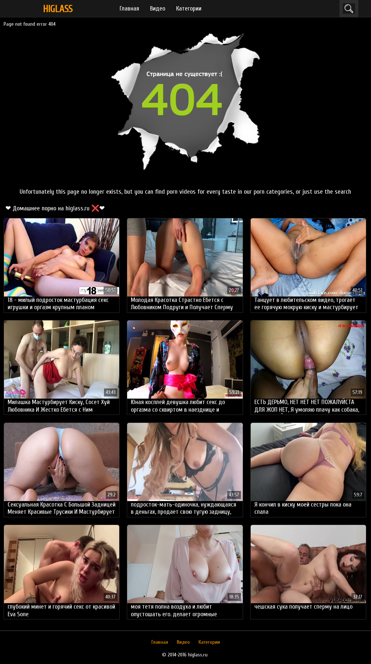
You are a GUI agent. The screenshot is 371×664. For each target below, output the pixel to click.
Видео (157, 8)
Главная (129, 8)
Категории (188, 8)
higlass (58, 8)
